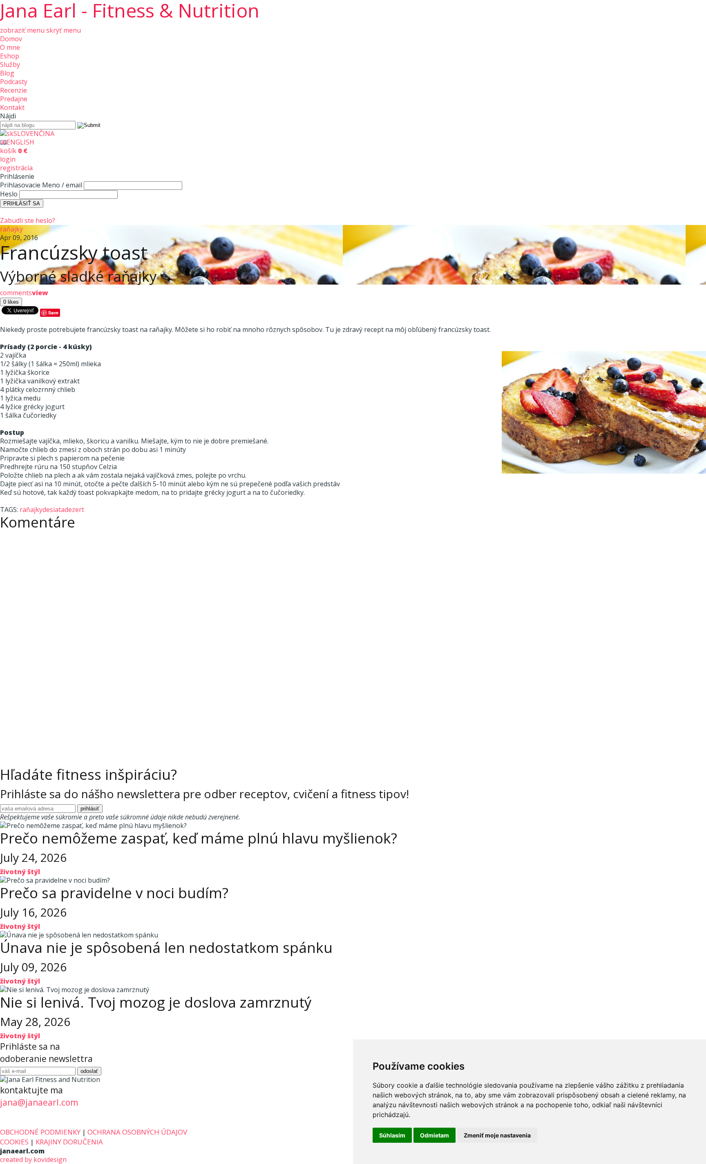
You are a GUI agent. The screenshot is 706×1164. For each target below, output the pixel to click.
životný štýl (20, 871)
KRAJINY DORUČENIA (69, 1141)
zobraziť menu (22, 30)
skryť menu (63, 30)
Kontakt (12, 107)
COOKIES (14, 1141)
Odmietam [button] (434, 1135)
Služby (10, 64)
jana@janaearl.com (39, 1102)
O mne (10, 47)
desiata (53, 509)
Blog (7, 73)
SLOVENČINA (33, 133)
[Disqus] (353, 636)
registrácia (16, 167)
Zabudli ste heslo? (27, 220)
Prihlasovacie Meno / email (41, 184)
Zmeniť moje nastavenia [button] (497, 1135)
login (8, 159)
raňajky (11, 229)
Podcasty (13, 81)
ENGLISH (20, 142)
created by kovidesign (33, 1159)
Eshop (9, 55)
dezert (74, 509)
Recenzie (13, 90)
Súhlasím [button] (392, 1135)
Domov (11, 38)
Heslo (9, 193)
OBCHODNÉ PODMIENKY (40, 1132)
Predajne (13, 98)
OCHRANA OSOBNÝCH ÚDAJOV (137, 1132)
